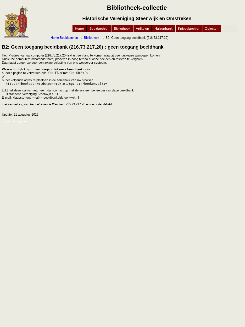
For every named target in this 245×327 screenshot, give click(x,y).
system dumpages (15, 121)
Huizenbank (164, 28)
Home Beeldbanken (64, 37)
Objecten (211, 28)
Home (79, 28)
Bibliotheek (122, 28)
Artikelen (142, 28)
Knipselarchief (188, 28)
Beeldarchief (98, 28)
